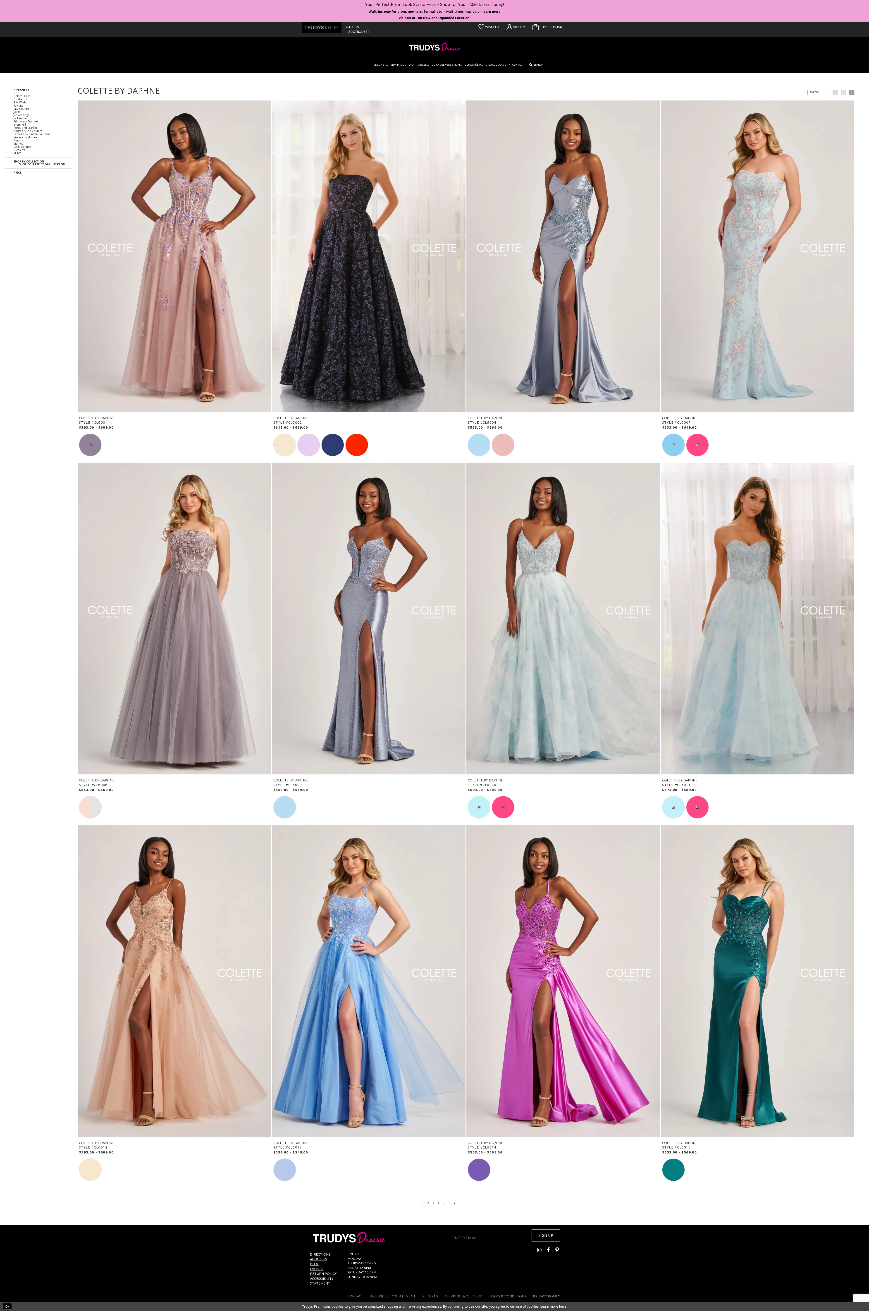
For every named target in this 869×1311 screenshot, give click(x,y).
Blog (314, 1263)
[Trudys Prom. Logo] (434, 48)
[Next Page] (454, 1203)
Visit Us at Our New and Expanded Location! (434, 18)
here (562, 1306)
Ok (7, 1306)
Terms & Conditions (507, 1296)
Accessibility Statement (322, 1280)
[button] (547, 27)
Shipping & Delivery (463, 1296)
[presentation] (174, 256)
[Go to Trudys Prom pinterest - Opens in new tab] (559, 1250)
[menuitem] (547, 27)
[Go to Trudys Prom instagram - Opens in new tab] (542, 1250)
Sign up (546, 1235)
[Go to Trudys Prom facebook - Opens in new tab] (551, 1250)
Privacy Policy (546, 1296)
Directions (320, 1254)
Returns (430, 1296)
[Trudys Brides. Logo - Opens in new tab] (321, 27)
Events (316, 1268)
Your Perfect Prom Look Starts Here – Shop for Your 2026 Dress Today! (434, 4)
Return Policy (323, 1273)
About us (318, 1259)
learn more (492, 11)
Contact (355, 1296)
